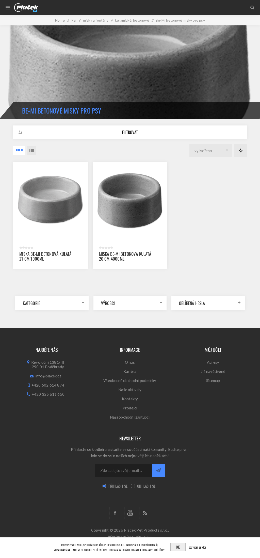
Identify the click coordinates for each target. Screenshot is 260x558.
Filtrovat (130, 132)
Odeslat (158, 470)
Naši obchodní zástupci (130, 417)
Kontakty (130, 398)
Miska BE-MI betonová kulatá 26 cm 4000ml (125, 256)
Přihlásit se (117, 486)
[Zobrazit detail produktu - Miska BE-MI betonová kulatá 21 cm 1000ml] (50, 199)
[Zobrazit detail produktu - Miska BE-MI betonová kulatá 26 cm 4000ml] (130, 199)
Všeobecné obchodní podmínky (129, 380)
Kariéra (129, 371)
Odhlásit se (146, 486)
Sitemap (213, 380)
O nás (130, 362)
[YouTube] (130, 513)
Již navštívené (213, 371)
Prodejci (130, 408)
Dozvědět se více (197, 547)
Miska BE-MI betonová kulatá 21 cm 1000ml (45, 256)
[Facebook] (115, 513)
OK (178, 547)
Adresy (213, 362)
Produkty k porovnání (240, 150)
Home (60, 20)
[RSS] (145, 513)
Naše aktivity (129, 389)
